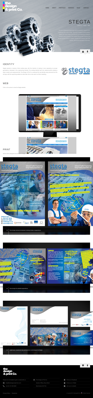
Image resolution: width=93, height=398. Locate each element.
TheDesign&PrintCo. (77, 393)
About (54, 8)
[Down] (87, 52)
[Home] (83, 52)
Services (70, 8)
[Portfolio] (83, 366)
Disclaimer (14, 393)
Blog (78, 8)
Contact (86, 8)
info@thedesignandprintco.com (13, 383)
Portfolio (62, 8)
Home (48, 8)
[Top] (87, 366)
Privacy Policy (6, 393)
